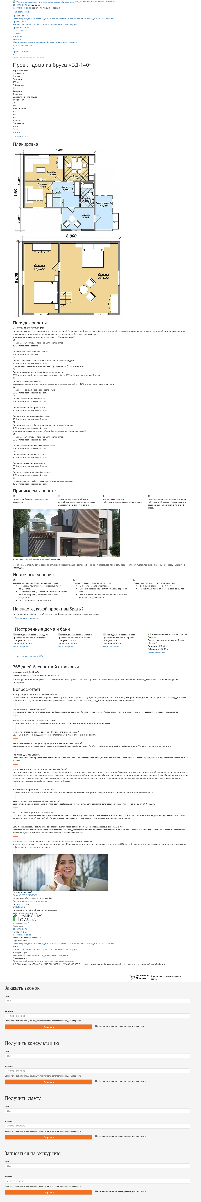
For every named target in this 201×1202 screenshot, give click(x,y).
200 (14, 117)
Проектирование (21, 27)
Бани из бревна (20, 24)
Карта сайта (50, 961)
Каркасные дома (67, 18)
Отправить (49, 1026)
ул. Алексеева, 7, (21, 922)
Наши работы (19, 30)
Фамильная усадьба (22, 45)
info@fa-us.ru (19, 906)
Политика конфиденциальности (28, 961)
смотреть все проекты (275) (30, 655)
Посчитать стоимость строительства (30, 900)
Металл (16, 126)
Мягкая (16, 131)
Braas (15, 129)
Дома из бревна (35, 18)
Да (14, 102)
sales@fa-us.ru (20, 4)
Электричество (33, 955)
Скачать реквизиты (65, 961)
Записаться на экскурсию (25, 912)
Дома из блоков (51, 18)
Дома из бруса (20, 18)
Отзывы (16, 33)
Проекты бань (20, 21)
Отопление (62, 955)
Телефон (9, 1011)
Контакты (17, 36)
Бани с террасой (51, 24)
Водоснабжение (48, 955)
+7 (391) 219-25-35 (22, 7)
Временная (18, 123)
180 (14, 114)
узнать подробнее (21, 646)
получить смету (22, 135)
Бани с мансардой (68, 24)
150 (14, 111)
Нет (14, 105)
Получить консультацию (26, 618)
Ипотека (17, 39)
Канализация (19, 955)
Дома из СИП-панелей (103, 18)
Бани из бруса (35, 24)
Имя (7, 995)
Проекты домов (20, 15)
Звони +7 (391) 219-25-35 (25, 895)
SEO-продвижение (160, 975)
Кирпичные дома (83, 18)
